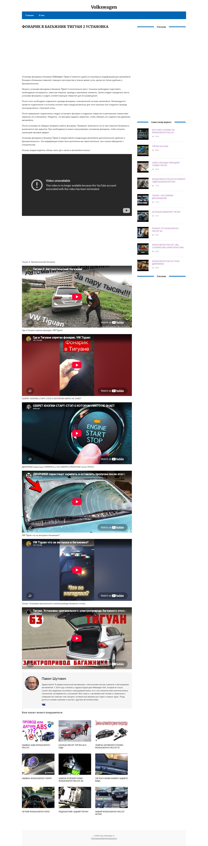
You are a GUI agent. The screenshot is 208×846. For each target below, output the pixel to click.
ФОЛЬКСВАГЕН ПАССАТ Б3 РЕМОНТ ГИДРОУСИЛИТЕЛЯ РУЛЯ (168, 180)
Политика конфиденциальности (104, 838)
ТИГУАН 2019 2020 (160, 146)
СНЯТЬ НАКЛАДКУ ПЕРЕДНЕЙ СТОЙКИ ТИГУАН (165, 164)
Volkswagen (104, 7)
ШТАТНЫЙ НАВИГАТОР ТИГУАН (166, 212)
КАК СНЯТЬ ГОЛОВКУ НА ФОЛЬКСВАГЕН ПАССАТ (163, 131)
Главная (29, 15)
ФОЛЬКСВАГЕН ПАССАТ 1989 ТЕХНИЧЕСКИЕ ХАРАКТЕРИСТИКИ (168, 246)
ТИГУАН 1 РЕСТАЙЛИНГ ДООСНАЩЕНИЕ (162, 196)
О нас (41, 15)
